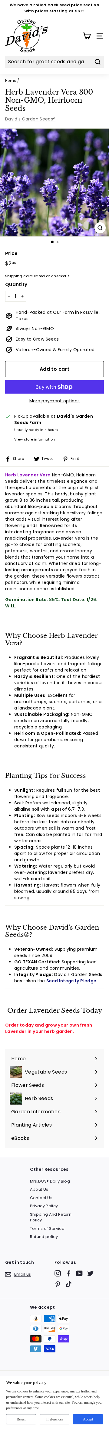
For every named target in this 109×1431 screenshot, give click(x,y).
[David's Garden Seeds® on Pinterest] (57, 1284)
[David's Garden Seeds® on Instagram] (57, 1273)
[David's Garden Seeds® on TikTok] (68, 1284)
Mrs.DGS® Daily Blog (50, 1181)
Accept (88, 1419)
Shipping (13, 276)
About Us (39, 1189)
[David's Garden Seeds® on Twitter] (90, 1273)
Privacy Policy (44, 1206)
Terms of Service (47, 1228)
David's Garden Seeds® (30, 119)
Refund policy (44, 1236)
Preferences (54, 1419)
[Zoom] (100, 227)
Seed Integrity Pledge (71, 981)
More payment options (54, 401)
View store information (34, 439)
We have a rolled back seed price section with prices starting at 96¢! (54, 8)
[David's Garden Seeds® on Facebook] (68, 1273)
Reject (21, 1419)
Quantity (16, 284)
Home (10, 80)
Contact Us (41, 1198)
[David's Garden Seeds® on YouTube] (79, 1273)
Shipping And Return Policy (51, 1217)
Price (11, 253)
